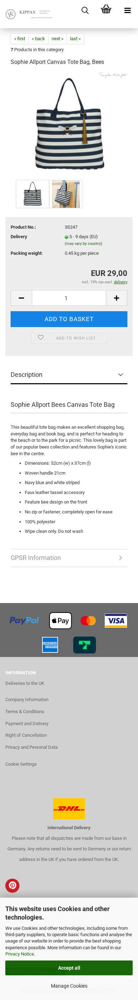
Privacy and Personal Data (31, 747)
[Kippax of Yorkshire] (28, 14)
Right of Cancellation (26, 735)
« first (19, 38)
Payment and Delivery (26, 723)
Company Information (26, 699)
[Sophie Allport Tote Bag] (69, 125)
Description (26, 374)
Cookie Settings (21, 764)
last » (75, 38)
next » (57, 38)
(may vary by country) (83, 243)
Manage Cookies (69, 986)
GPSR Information (36, 557)
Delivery (19, 236)
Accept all (69, 968)
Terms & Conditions (24, 711)
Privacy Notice (19, 954)
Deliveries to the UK (24, 683)
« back (38, 38)
